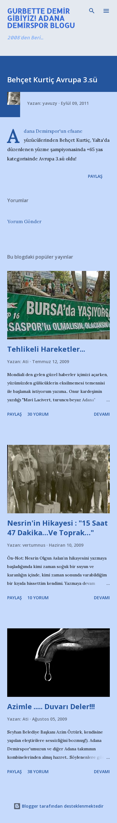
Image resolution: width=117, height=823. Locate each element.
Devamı (102, 414)
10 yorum (38, 597)
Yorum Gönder (24, 221)
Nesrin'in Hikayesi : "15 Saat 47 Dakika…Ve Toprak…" (57, 527)
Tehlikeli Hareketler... (46, 349)
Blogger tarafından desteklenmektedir (62, 806)
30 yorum (38, 414)
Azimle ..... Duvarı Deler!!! (51, 706)
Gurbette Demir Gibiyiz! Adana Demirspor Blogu (41, 18)
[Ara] (91, 10)
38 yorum (38, 771)
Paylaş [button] (95, 176)
